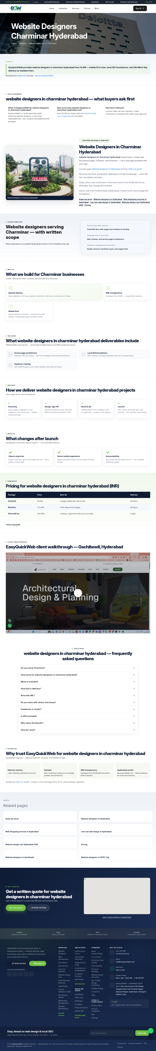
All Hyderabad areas (80, 1016)
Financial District (81, 1008)
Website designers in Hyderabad (106, 169)
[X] (26, 974)
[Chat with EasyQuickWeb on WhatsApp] (150, 1030)
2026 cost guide (135, 169)
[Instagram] (15, 974)
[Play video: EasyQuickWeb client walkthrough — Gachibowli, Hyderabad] (78, 593)
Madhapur (79, 1001)
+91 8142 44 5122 (38, 908)
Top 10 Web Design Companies (95, 982)
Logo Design (63, 986)
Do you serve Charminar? (33, 668)
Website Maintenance (63, 1007)
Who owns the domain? (32, 723)
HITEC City (79, 998)
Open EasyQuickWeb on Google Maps (117, 917)
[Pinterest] (31, 974)
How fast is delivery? (31, 688)
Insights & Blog (97, 988)
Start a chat (120, 970)
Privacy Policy (96, 1005)
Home (13, 43)
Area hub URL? (28, 695)
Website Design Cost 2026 (97, 976)
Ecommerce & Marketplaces (80, 969)
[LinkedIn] (20, 974)
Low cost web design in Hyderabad (105, 202)
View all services (61, 1014)
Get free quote (16, 908)
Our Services (96, 957)
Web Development (63, 958)
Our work (148, 2)
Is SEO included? (29, 716)
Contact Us (95, 992)
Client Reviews (96, 966)
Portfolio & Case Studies (97, 961)
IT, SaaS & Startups (78, 975)
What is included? (29, 682)
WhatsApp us (38, 963)
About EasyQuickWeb (44, 75)
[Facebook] (9, 974)
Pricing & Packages (94, 970)
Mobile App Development (63, 1002)
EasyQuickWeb (17, 1044)
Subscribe (142, 1033)
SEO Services (63, 966)
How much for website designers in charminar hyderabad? (49, 675)
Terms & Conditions (95, 1010)
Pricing (88, 205)
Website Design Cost (64, 976)
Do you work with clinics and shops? (38, 702)
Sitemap (94, 1018)
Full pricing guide (13, 524)
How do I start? (28, 730)
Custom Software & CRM (64, 990)
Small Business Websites (64, 981)
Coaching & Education (79, 958)
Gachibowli (79, 994)
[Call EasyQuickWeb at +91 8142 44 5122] (150, 1037)
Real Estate (79, 979)
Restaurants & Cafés (80, 963)
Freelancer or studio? (31, 709)
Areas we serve (85, 199)
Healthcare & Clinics (80, 952)
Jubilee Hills (79, 1011)
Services (22, 43)
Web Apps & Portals (63, 996)
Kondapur (79, 1004)
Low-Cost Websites (61, 970)
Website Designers (62, 952)
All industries (80, 984)
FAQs (93, 995)
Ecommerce (62, 962)
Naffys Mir (21, 75)
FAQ (92, 1014)
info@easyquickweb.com (125, 962)
